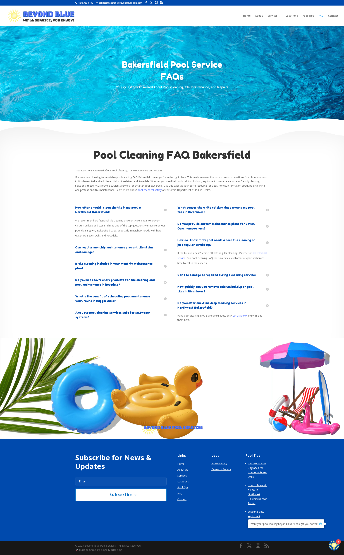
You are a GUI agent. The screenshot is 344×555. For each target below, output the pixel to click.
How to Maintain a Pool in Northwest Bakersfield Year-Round (257, 494)
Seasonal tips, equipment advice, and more (258, 516)
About (259, 15)
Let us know (240, 315)
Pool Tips (308, 15)
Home (246, 15)
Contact (333, 15)
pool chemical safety (150, 190)
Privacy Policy (219, 463)
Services (272, 15)
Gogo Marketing (111, 550)
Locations (292, 15)
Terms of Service (221, 469)
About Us (182, 469)
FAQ (321, 15)
